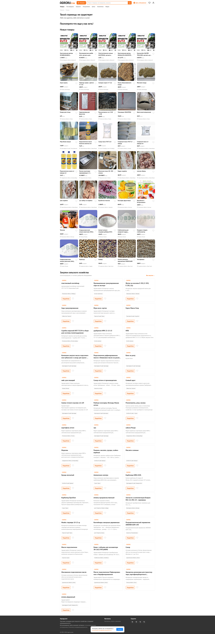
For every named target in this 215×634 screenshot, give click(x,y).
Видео (107, 6)
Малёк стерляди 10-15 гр (70, 522)
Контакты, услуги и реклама (112, 621)
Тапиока (62, 230)
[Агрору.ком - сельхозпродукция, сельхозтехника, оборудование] (67, 2)
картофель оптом (67, 428)
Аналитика (100, 6)
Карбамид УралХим (68, 498)
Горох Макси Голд (132, 308)
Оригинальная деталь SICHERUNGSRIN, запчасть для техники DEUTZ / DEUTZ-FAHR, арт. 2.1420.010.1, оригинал (66, 54)
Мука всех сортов (100, 308)
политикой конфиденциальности (102, 630)
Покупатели (86, 6)
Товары (62, 6)
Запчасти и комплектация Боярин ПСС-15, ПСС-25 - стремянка (138, 499)
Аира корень (64, 83)
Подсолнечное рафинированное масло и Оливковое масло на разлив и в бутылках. (107, 357)
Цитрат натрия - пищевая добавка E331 (105, 231)
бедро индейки (122, 171)
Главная (62, 10)
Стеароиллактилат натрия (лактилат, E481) (86, 231)
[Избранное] (149, 2)
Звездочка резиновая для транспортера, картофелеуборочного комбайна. (139, 574)
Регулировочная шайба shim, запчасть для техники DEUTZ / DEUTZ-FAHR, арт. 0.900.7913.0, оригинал (86, 54)
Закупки (78, 6)
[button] (129, 2)
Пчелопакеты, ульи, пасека (135, 403)
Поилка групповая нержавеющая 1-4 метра (84, 172)
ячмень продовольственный (104, 498)
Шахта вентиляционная (144, 112)
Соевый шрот (130, 380)
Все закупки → (150, 275)
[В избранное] (76, 54)
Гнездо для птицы (65, 112)
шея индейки (64, 200)
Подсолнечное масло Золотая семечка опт (85, 142)
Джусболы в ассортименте (141, 201)
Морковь (64, 450)
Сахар (128, 547)
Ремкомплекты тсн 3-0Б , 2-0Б (105, 113)
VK (132, 622)
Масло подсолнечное (69, 547)
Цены (93, 6)
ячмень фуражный (68, 597)
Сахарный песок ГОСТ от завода (125, 142)
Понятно (120, 629)
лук (95, 428)
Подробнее (66, 299)
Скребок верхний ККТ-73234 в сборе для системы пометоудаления (75, 332)
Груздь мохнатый (67, 475)
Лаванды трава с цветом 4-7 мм (86, 83)
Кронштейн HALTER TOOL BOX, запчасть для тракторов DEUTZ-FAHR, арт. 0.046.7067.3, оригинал (144, 54)
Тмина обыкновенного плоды (124, 83)
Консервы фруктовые (124, 200)
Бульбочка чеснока (104, 200)
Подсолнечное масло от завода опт (67, 172)
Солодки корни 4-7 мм (105, 83)
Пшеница (82, 259)
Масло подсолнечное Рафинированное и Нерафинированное (107, 573)
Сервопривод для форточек (84, 113)
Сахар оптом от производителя (105, 380)
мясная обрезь (141, 171)
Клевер (100, 259)
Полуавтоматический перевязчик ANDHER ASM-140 (138, 523)
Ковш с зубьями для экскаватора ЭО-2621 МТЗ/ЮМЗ (106, 548)
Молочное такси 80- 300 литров (105, 172)
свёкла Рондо (131, 428)
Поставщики (70, 6)
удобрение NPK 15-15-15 (103, 331)
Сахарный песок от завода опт (142, 142)
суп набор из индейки (85, 200)
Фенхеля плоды (141, 83)
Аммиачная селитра (101, 475)
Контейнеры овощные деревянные (107, 522)
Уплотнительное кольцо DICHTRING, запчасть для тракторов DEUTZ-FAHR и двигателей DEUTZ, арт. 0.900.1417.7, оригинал (105, 54)
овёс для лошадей (68, 380)
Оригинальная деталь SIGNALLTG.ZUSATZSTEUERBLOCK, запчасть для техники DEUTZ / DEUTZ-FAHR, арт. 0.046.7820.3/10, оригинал (125, 54)
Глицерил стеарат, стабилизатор (142, 231)
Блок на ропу (130, 355)
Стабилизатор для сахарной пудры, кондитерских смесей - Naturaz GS (124, 231)
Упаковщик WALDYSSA (124, 112)
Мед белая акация (65, 141)
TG (140, 622)
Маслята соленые (132, 450)
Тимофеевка (140, 259)
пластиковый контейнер (70, 283)
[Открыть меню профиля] (153, 2)
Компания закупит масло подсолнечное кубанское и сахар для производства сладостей (75, 357)
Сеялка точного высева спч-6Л (72, 403)
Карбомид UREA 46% (133, 475)
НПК (127, 331)
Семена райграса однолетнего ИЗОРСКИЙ (125, 260)
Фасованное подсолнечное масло (73, 572)
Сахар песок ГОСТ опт (104, 141)
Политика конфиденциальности (77, 627)
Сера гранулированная (69, 308)
